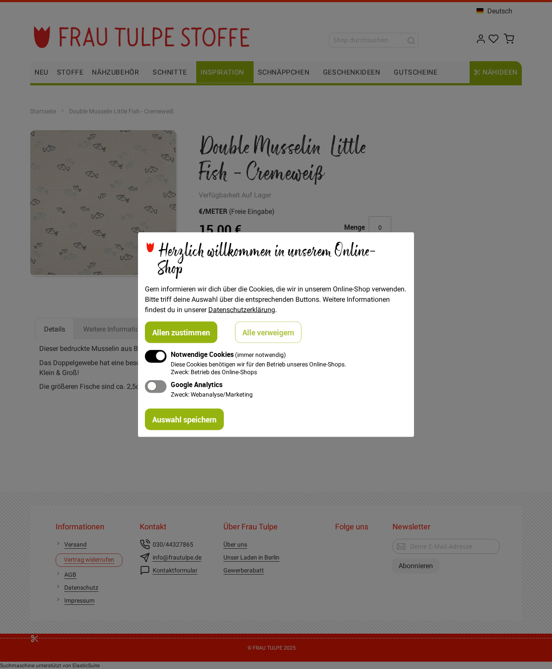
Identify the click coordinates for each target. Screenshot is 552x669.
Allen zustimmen (181, 332)
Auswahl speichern (184, 419)
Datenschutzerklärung (241, 309)
